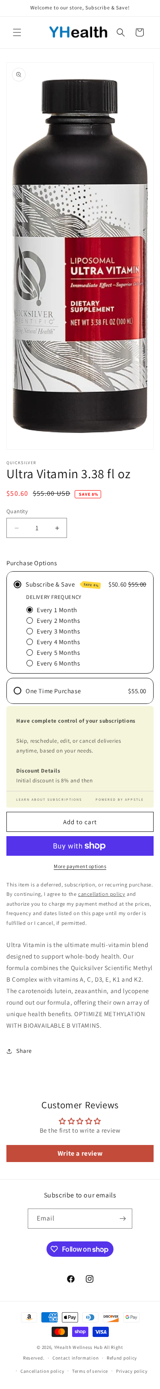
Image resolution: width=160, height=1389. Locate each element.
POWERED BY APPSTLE (120, 799)
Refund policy (122, 1358)
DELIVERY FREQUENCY (53, 597)
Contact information (75, 1358)
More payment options (80, 866)
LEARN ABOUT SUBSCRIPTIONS (49, 799)
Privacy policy (132, 1371)
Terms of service (90, 1371)
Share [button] (24, 1051)
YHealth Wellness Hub (78, 1347)
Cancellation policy (42, 1371)
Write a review (80, 1153)
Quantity (17, 511)
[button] (17, 32)
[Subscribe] (122, 1219)
